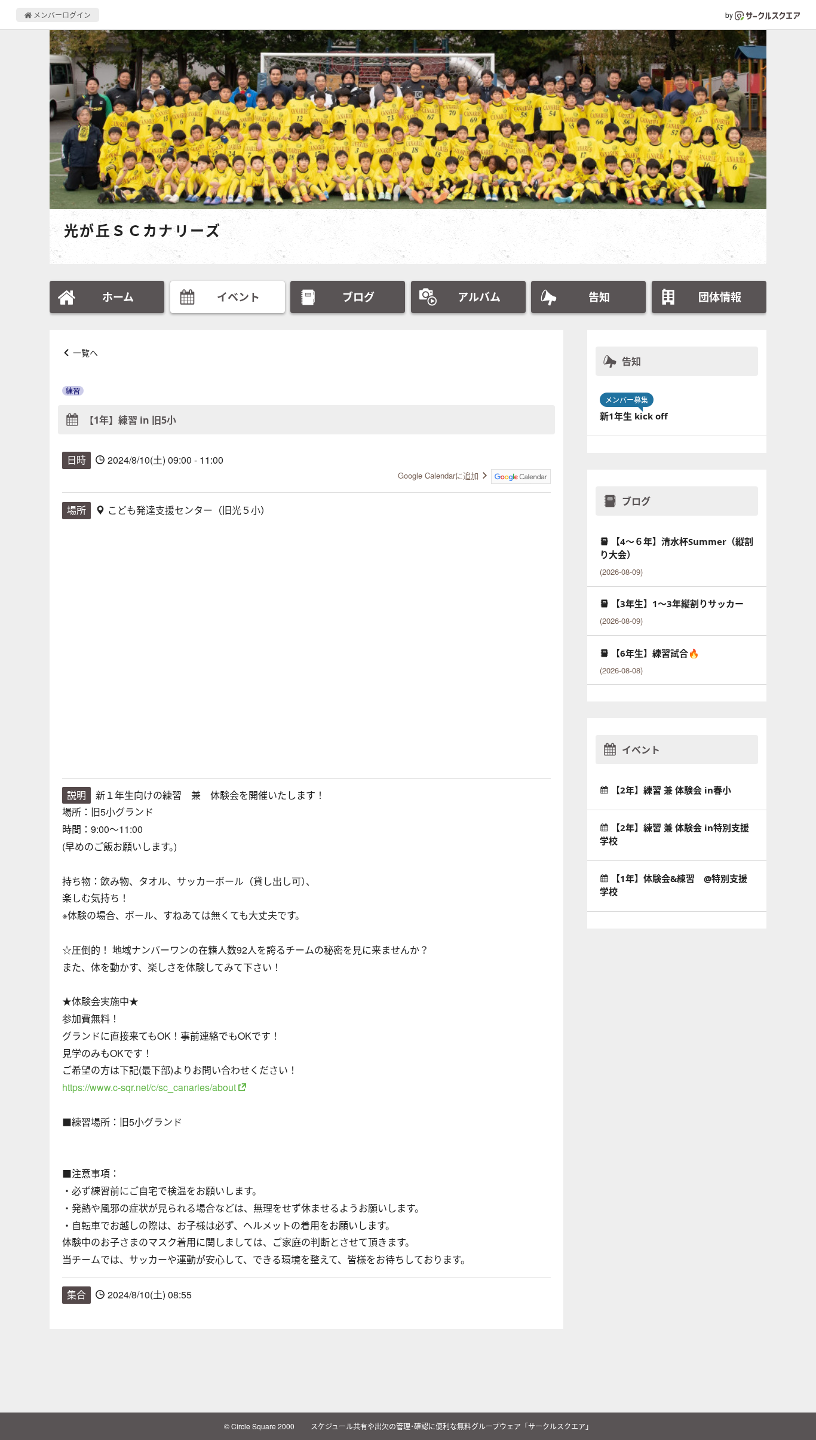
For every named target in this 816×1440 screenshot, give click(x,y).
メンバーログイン (61, 15)
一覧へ (85, 353)
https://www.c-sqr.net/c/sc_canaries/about (149, 1087)
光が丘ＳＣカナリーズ (142, 230)
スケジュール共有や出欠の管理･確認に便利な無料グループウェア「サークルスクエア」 (452, 1426)
